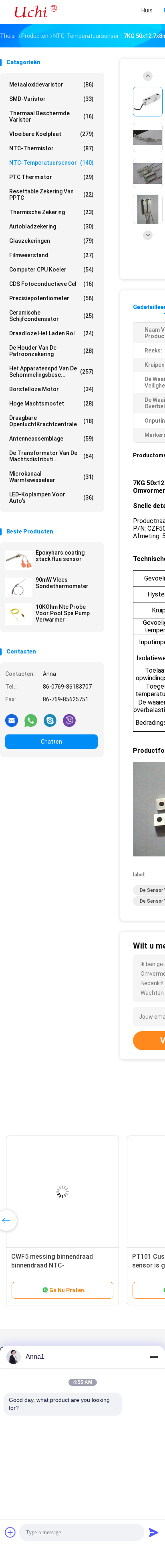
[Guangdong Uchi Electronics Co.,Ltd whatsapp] (30, 720)
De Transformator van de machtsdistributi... (51, 456)
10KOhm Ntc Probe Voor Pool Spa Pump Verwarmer (63, 613)
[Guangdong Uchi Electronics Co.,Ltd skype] (50, 720)
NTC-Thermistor (51, 148)
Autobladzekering (51, 226)
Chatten (51, 741)
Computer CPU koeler (51, 269)
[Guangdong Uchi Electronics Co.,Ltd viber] (69, 720)
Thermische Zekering (51, 212)
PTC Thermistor (51, 177)
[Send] (153, 1532)
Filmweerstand (51, 255)
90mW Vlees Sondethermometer (62, 583)
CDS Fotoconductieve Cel (51, 284)
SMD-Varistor (51, 99)
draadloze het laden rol (51, 333)
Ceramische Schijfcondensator (51, 315)
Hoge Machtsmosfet (51, 403)
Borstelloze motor (51, 389)
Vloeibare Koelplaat (51, 134)
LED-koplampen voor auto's (51, 497)
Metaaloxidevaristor (51, 84)
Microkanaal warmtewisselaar (51, 476)
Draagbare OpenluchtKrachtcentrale (51, 421)
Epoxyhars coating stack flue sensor (60, 555)
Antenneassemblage (51, 438)
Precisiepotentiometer (51, 298)
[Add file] (10, 1532)
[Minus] (154, 1357)
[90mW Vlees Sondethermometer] (18, 587)
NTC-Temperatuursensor (51, 162)
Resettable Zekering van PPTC (51, 194)
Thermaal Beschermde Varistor (51, 116)
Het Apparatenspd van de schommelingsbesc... (51, 371)
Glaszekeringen (51, 241)
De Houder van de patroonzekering (51, 350)
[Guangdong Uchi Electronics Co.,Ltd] (35, 12)
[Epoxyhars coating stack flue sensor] (18, 560)
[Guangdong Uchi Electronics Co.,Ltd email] (11, 720)
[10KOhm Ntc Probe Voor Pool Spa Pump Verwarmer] (18, 614)
